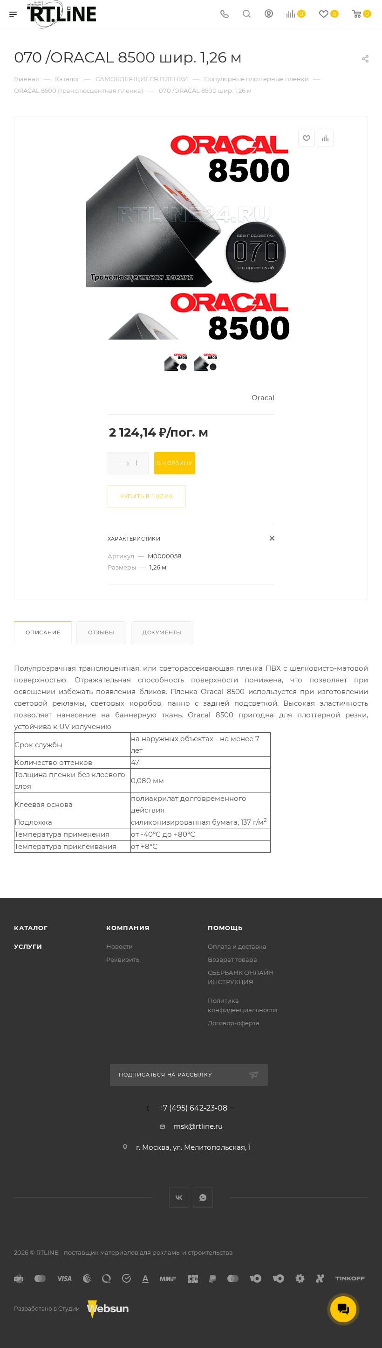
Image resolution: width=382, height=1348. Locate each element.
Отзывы (101, 632)
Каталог (31, 927)
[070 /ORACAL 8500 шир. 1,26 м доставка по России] (191, 208)
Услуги (28, 946)
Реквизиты (123, 959)
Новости (119, 946)
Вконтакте (179, 1198)
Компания (128, 927)
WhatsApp (203, 1198)
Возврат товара (232, 959)
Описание (43, 632)
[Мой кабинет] (269, 14)
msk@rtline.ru (198, 1126)
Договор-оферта (233, 1023)
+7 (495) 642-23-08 (193, 1108)
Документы (162, 632)
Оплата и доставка (237, 946)
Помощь (225, 927)
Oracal (263, 397)
